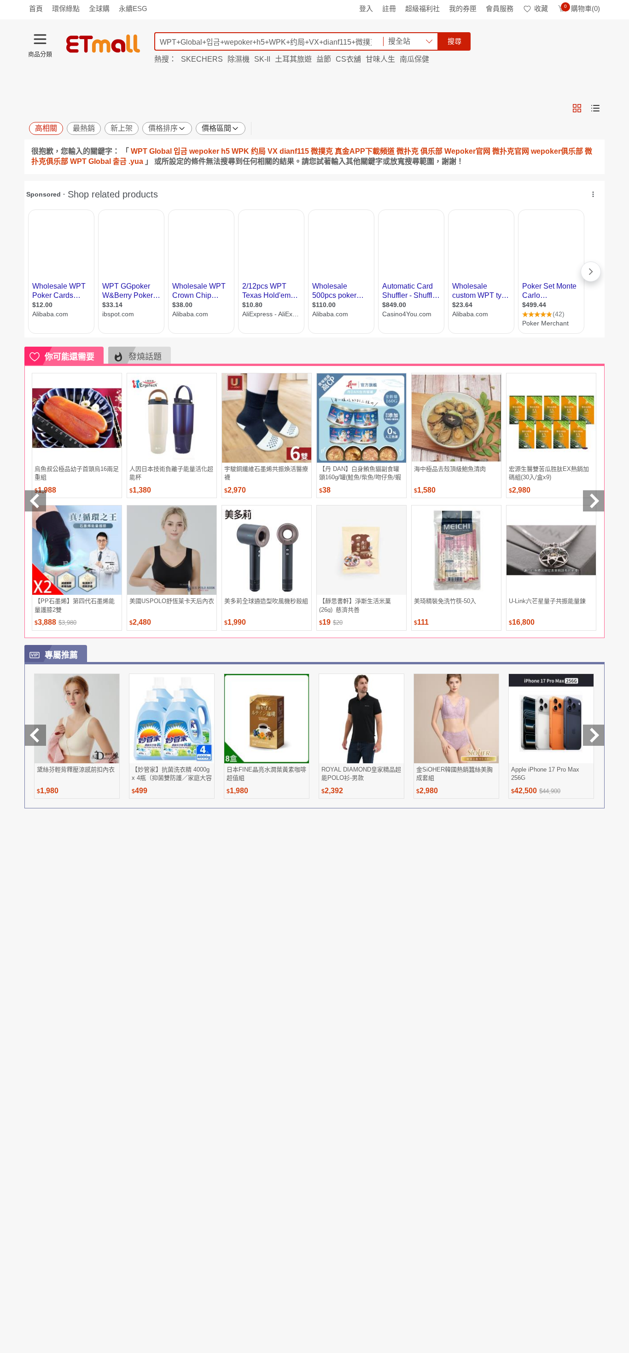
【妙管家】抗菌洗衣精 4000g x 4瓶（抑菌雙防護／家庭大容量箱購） (172, 773)
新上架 (122, 128)
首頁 (36, 8)
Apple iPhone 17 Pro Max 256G (545, 773)
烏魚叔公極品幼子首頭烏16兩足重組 (77, 473)
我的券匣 (463, 8)
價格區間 (216, 128)
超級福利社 (422, 8)
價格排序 (163, 128)
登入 (366, 8)
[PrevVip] (35, 735)
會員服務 (499, 8)
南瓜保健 (414, 59)
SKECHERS (202, 59)
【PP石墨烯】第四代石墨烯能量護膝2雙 (75, 605)
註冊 (389, 8)
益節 (323, 59)
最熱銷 (84, 128)
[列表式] (595, 108)
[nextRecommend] (593, 500)
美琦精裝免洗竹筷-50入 (445, 601)
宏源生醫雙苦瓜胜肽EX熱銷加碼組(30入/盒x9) (549, 473)
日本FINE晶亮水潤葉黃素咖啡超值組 (266, 773)
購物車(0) (582, 8)
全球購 (99, 8)
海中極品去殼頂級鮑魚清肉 (450, 468)
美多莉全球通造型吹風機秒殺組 (266, 601)
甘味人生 (380, 59)
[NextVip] (593, 735)
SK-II (262, 59)
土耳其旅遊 (293, 59)
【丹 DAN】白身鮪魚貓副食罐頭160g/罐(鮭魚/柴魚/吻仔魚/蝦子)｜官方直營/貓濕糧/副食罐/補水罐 (360, 473)
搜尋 (454, 41)
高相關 (46, 128)
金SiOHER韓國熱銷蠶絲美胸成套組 (454, 773)
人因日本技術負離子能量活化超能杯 (171, 473)
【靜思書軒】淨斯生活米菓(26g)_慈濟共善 (355, 605)
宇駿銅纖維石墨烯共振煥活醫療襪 (266, 473)
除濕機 (238, 59)
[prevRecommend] (35, 500)
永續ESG (133, 8)
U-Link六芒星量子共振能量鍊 (547, 601)
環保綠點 (66, 8)
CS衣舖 (348, 59)
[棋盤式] (577, 108)
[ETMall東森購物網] (103, 43)
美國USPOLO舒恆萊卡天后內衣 (171, 601)
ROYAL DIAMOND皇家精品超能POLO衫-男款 (361, 773)
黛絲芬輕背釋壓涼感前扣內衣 (76, 769)
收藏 (541, 8)
